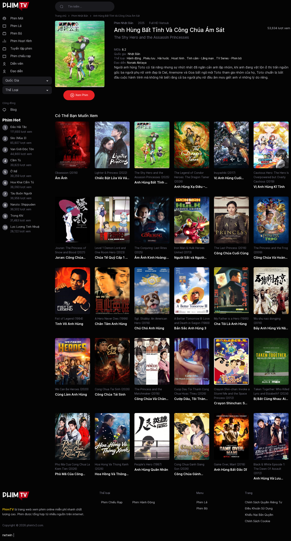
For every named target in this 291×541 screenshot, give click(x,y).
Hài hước (164, 58)
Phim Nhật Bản (79, 15)
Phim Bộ (16, 33)
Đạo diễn (16, 71)
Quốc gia (12, 80)
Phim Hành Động (143, 502)
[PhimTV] (16, 496)
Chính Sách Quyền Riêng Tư (263, 502)
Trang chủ (60, 15)
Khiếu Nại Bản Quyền (259, 515)
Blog (13, 109)
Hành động (134, 58)
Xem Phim (81, 95)
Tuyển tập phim (21, 48)
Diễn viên (16, 63)
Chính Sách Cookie (257, 521)
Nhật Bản (134, 54)
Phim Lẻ (16, 26)
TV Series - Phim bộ (229, 58)
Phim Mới (16, 18)
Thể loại (11, 90)
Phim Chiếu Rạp (112, 502)
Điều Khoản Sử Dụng (259, 508)
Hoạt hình (178, 58)
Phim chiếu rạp (20, 56)
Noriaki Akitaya (136, 62)
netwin (7, 535)
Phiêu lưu (149, 58)
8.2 (124, 49)
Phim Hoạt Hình (21, 41)
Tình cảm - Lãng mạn (201, 58)
